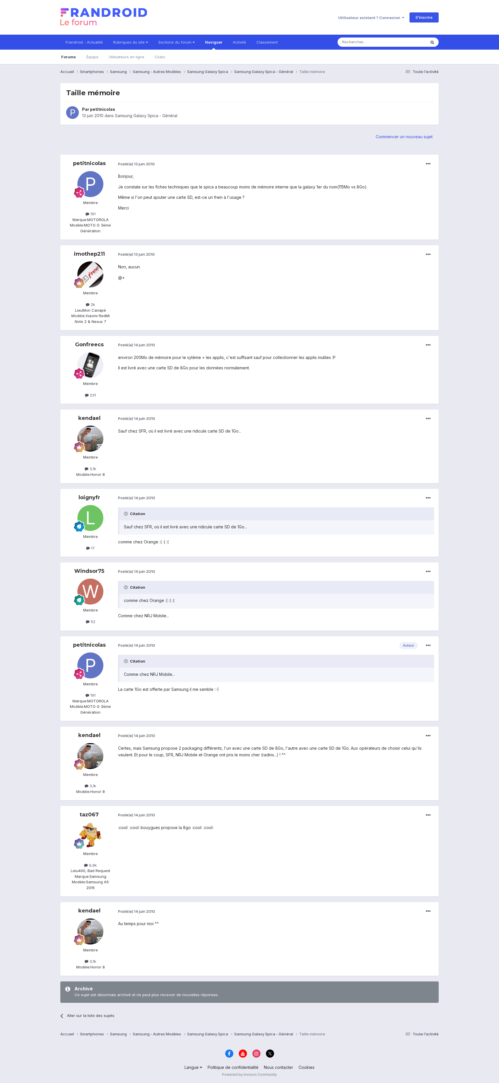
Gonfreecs (89, 344)
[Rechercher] (432, 42)
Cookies (306, 1067)
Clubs (160, 57)
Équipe (92, 57)
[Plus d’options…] (428, 163)
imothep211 (89, 254)
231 (92, 395)
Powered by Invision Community (249, 1074)
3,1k (92, 468)
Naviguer (213, 42)
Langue (192, 1067)
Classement (267, 42)
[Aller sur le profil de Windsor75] (90, 592)
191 (92, 214)
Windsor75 (89, 571)
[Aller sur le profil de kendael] (90, 439)
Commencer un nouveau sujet (404, 136)
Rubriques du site (129, 42)
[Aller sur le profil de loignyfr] (90, 518)
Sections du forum (175, 42)
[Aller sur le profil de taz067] (90, 835)
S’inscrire (424, 17)
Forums (68, 57)
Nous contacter (278, 1067)
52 (92, 621)
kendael (89, 418)
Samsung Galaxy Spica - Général (146, 115)
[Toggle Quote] (126, 513)
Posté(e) (136, 164)
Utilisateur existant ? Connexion (370, 17)
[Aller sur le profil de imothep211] (90, 274)
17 (92, 548)
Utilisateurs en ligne (126, 57)
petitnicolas (102, 109)
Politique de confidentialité (233, 1067)
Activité (239, 42)
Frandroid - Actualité (84, 42)
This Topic (409, 42)
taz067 (89, 814)
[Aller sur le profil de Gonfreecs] (90, 365)
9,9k (92, 865)
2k (92, 304)
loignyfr (89, 497)
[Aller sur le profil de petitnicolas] (72, 112)
